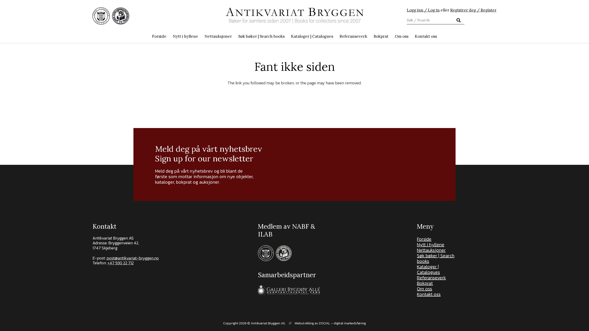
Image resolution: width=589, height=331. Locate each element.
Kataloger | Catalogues (428, 269)
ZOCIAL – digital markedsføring (342, 323)
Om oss (424, 288)
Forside (424, 239)
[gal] (289, 290)
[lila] (101, 16)
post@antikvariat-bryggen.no (133, 258)
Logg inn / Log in (423, 10)
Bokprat (425, 283)
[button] (287, 36)
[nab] (120, 16)
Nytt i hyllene (430, 244)
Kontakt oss (429, 294)
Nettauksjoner (431, 250)
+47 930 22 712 (120, 263)
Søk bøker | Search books (435, 258)
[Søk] (458, 20)
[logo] (294, 16)
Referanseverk (431, 277)
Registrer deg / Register (473, 10)
